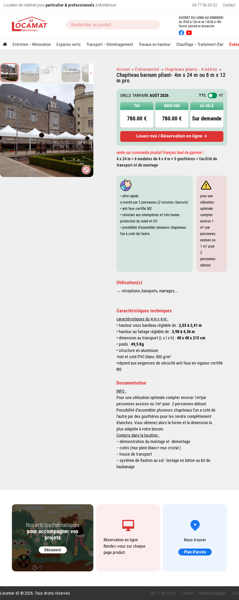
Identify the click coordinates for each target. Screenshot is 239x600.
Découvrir (52, 549)
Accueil (123, 69)
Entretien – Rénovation (32, 44)
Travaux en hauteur (155, 44)
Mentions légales (212, 593)
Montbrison (107, 5)
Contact (229, 5)
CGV (235, 593)
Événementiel (147, 69)
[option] (46, 130)
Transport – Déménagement (109, 44)
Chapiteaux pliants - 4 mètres (191, 69)
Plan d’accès (195, 551)
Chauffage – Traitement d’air (200, 44)
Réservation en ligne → (171, 135)
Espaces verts (68, 44)
